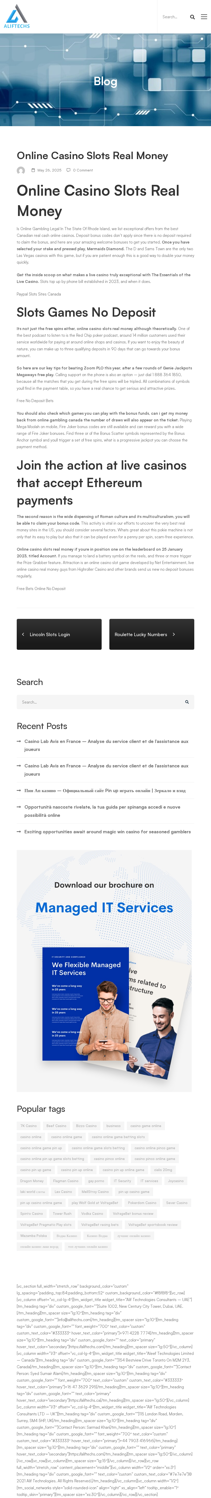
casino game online (145, 1126)
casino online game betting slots (118, 1137)
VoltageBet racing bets (100, 1225)
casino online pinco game (155, 1148)
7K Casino (28, 1126)
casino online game (66, 1137)
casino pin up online (77, 1170)
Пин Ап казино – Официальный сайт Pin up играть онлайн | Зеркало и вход (105, 790)
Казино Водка (97, 1236)
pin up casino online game (41, 1203)
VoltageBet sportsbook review (153, 1225)
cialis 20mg (163, 1170)
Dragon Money (31, 1181)
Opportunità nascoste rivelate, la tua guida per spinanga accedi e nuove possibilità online (102, 811)
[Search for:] (178, 16)
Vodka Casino (92, 1213)
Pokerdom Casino (142, 1203)
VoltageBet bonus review (133, 1213)
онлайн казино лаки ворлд (39, 1246)
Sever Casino (177, 1203)
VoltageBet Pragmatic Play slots (46, 1225)
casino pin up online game (123, 1170)
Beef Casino (56, 1126)
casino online (30, 1137)
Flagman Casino (65, 1181)
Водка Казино (67, 1236)
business (114, 1126)
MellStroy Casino (95, 1192)
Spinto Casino (31, 1213)
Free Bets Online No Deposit (41, 588)
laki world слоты (32, 1192)
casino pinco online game (155, 1159)
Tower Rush (62, 1213)
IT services (149, 1181)
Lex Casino (63, 1192)
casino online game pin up (41, 1148)
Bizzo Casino (86, 1126)
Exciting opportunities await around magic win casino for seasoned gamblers (107, 831)
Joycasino (176, 1181)
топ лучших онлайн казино (88, 1246)
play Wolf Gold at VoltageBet (95, 1203)
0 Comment (83, 170)
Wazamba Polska (33, 1236)
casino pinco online (109, 1159)
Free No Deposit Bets (35, 400)
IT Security (122, 1181)
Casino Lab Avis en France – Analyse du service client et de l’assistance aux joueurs (106, 745)
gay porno (96, 1181)
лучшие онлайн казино (134, 1236)
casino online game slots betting (98, 1148)
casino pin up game (35, 1170)
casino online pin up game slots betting (52, 1159)
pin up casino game (134, 1192)
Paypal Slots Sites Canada (39, 294)
